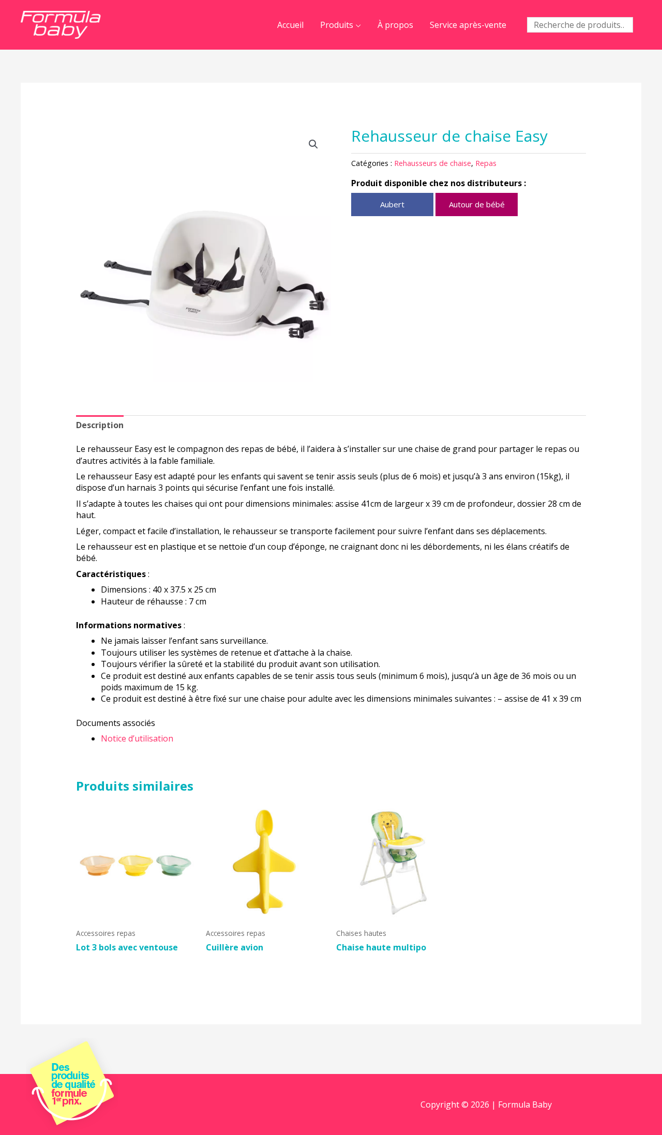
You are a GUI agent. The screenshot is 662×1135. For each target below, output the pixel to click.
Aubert (392, 204)
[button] (313, 144)
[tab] (100, 425)
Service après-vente (468, 25)
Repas (485, 163)
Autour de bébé (477, 204)
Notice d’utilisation (137, 738)
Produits (336, 25)
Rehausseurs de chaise (432, 163)
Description (100, 425)
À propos (395, 25)
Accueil (290, 25)
